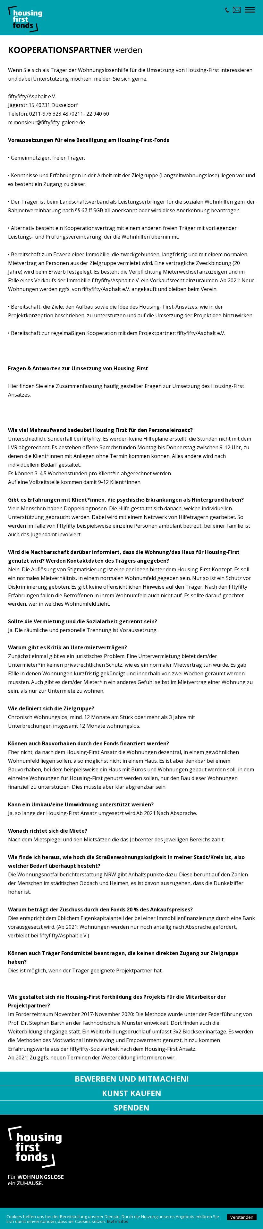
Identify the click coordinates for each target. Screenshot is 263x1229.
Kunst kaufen (131, 1093)
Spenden (131, 1107)
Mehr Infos (117, 1221)
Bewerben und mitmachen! (132, 1078)
